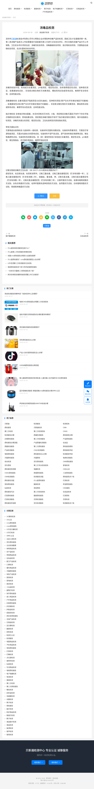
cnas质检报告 (12, 526)
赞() (65, 32)
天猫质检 (37, 458)
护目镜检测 (11, 606)
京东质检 (8, 465)
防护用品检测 (11, 712)
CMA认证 (66, 469)
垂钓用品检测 (11, 568)
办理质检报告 (9, 439)
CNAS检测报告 (39, 450)
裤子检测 (10, 702)
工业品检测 (11, 587)
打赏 (54, 196)
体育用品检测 (11, 548)
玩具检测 (8, 488)
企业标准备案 (11, 545)
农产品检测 (11, 552)
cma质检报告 (11, 523)
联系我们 (38, 762)
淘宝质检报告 (9, 484)
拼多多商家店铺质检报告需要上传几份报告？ (24, 274)
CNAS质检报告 (10, 473)
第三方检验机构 (39, 492)
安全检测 (8, 461)
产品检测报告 (9, 450)
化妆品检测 (84, 236)
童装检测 (10, 680)
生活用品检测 (11, 667)
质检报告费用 (68, 446)
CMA (64, 427)
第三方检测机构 (39, 431)
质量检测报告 (38, 435)
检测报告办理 (9, 435)
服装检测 (37, 9)
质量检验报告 (9, 446)
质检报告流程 (9, 480)
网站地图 (55, 778)
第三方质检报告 (39, 446)
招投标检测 (11, 613)
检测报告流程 (38, 477)
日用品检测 (80, 9)
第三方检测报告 (39, 439)
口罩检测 (10, 565)
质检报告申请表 (10, 503)
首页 (10, 9)
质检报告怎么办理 (40, 454)
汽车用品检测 (11, 645)
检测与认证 (11, 635)
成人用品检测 (11, 597)
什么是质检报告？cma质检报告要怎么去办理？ (24, 259)
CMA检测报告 (10, 477)
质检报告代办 (9, 492)
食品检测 (10, 725)
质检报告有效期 (10, 469)
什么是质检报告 (39, 480)
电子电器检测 (57, 9)
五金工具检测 (11, 539)
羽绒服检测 (11, 696)
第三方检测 (9, 431)
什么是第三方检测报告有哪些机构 (20, 252)
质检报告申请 (68, 450)
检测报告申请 (68, 454)
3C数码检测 (11, 516)
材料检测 (10, 632)
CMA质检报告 (68, 461)
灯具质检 (66, 495)
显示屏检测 (11, 625)
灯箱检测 (10, 654)
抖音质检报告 (11, 603)
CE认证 (9, 520)
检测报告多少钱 (68, 503)
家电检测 (66, 465)
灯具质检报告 (9, 495)
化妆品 (65, 443)
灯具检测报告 (9, 499)
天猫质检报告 (9, 458)
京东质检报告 (38, 461)
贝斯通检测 (38, 427)
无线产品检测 (11, 619)
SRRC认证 (10, 536)
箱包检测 (10, 690)
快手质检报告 (11, 593)
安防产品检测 (11, 574)
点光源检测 (11, 658)
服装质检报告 (38, 495)
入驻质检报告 (68, 473)
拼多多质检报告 (12, 616)
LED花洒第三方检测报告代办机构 (20, 263)
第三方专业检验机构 (41, 465)
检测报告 (27, 9)
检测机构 (66, 424)
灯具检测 (69, 9)
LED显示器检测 (12, 529)
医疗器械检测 (10, 236)
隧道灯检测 (11, 715)
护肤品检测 (11, 609)
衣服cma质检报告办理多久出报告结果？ (22, 256)
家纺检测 (10, 584)
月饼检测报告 (38, 499)
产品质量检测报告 (40, 443)
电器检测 (37, 469)
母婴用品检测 (11, 641)
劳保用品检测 (11, 555)
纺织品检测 (11, 693)
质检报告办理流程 (11, 443)
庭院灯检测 (11, 590)
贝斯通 (14, 39)
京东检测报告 (38, 503)
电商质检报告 (9, 454)
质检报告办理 (68, 435)
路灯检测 (10, 709)
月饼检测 (66, 499)
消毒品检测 (47, 27)
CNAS (65, 431)
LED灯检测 (10, 532)
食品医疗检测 (6, 17)
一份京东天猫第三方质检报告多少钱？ (21, 271)
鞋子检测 (47, 9)
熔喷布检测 (11, 661)
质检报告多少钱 (68, 477)
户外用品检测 (47, 12)
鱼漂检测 (10, 728)
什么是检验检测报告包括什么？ (19, 248)
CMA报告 (66, 488)
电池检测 (10, 677)
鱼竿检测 (10, 731)
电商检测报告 (68, 458)
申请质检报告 (68, 484)
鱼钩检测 (10, 735)
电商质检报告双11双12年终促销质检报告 (22, 267)
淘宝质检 (37, 488)
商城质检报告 (38, 473)
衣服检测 (10, 699)
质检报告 (47, 3)
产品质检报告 (68, 439)
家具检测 (10, 577)
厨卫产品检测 (11, 561)
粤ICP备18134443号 (47, 780)
